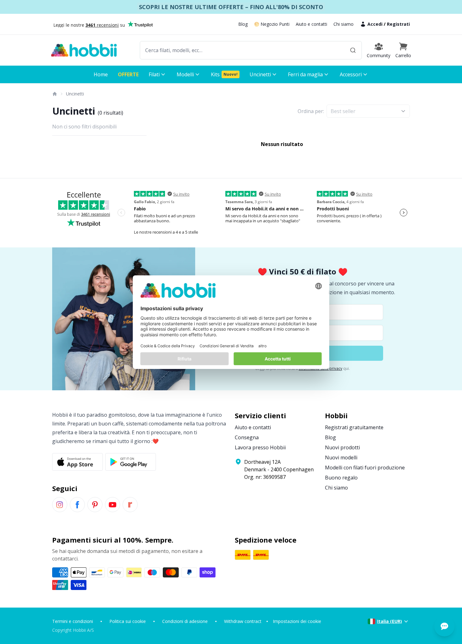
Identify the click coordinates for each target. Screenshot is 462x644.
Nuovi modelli (341, 457)
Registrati (398, 24)
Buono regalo (341, 477)
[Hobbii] (84, 50)
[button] (403, 50)
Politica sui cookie (127, 621)
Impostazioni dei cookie (297, 621)
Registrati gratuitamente (354, 427)
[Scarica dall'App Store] (77, 462)
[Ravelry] (130, 504)
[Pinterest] (94, 504)
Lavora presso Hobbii (260, 447)
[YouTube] (112, 504)
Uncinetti (75, 94)
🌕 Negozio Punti (271, 24)
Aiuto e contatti (311, 24)
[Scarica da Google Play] (130, 462)
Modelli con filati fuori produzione (365, 467)
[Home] (54, 93)
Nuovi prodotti (342, 447)
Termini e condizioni (72, 621)
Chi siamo (343, 24)
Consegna (247, 437)
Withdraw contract (242, 621)
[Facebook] (77, 504)
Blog (243, 24)
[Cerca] (352, 50)
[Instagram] (59, 504)
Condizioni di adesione (185, 621)
